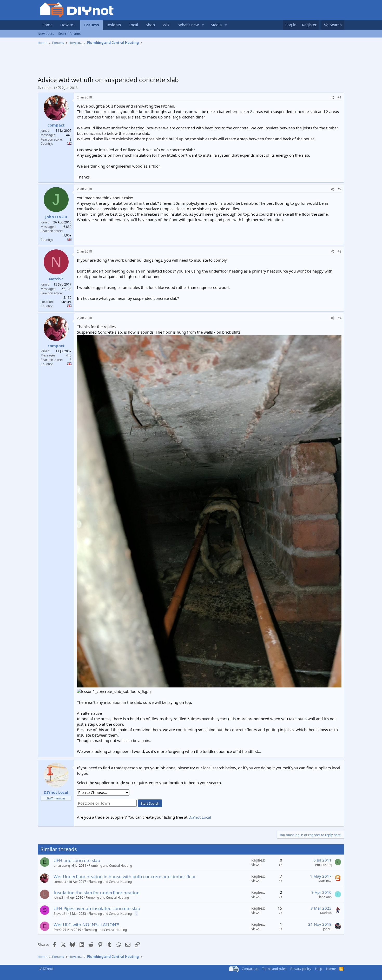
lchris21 (59, 897)
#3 (339, 251)
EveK (57, 930)
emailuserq (62, 865)
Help (318, 968)
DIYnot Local (199, 817)
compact (48, 87)
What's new (188, 24)
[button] (203, 25)
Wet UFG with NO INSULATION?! (86, 925)
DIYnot (48, 968)
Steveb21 (60, 913)
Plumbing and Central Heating (110, 865)
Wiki (166, 24)
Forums (91, 24)
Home (47, 24)
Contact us (250, 968)
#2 (339, 189)
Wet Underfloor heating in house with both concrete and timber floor (125, 876)
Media (216, 24)
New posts (46, 33)
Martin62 (325, 881)
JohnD (327, 929)
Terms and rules (274, 968)
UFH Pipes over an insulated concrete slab (97, 908)
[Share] (332, 98)
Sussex (66, 302)
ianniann (325, 897)
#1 (339, 97)
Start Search (150, 803)
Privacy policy (300, 968)
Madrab (326, 913)
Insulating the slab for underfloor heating (97, 893)
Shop (150, 24)
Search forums (69, 33)
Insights (114, 24)
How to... (68, 24)
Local (133, 24)
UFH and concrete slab (77, 860)
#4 (339, 318)
